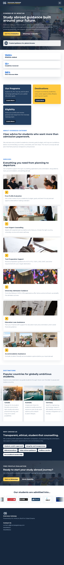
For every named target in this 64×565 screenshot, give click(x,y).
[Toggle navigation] (59, 3)
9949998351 (7, 527)
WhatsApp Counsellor (30, 34)
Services (5, 547)
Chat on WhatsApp (11, 479)
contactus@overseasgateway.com (14, 525)
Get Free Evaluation (12, 34)
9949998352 (7, 530)
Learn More (10, 100)
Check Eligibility (27, 479)
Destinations (7, 551)
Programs (6, 549)
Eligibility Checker (8, 554)
